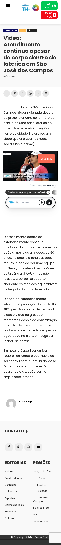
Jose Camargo (25, 401)
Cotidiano (10, 30)
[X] (14, 93)
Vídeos (32, 30)
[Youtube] (38, 447)
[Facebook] (6, 93)
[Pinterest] (22, 93)
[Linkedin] (38, 93)
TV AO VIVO (48, 15)
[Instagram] (19, 447)
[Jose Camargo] (11, 404)
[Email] (45, 93)
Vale (22, 30)
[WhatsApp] (30, 93)
